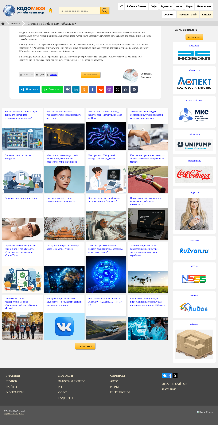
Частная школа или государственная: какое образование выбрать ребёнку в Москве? (21, 303)
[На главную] (24, 10)
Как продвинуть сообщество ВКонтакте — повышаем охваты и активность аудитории (64, 301)
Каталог (206, 14)
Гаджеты (166, 6)
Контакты (15, 392)
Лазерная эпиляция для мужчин (21, 198)
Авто (179, 6)
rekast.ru (194, 324)
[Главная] (3, 23)
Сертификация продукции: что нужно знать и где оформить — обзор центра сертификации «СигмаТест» (20, 250)
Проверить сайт (188, 14)
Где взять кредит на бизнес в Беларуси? (19, 157)
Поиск (11, 381)
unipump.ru (194, 134)
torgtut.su (194, 192)
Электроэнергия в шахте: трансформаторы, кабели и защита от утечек (64, 114)
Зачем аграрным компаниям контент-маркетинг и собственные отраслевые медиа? (105, 248)
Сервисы (169, 14)
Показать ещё (85, 346)
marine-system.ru (194, 100)
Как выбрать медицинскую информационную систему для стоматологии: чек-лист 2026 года (147, 301)
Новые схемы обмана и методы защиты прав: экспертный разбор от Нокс (105, 114)
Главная (13, 375)
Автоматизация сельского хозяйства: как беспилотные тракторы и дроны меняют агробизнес (144, 250)
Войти (11, 386)
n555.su (194, 266)
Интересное (204, 6)
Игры (189, 6)
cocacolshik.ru (194, 160)
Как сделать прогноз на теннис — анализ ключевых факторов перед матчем (147, 158)
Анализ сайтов (174, 383)
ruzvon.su (194, 240)
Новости (15, 23)
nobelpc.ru (194, 45)
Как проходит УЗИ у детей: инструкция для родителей (102, 157)
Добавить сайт (194, 37)
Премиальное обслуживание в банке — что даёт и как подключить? (145, 201)
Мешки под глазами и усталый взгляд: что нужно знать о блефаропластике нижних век (62, 158)
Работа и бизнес (136, 6)
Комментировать (91, 75)
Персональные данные (14, 413)
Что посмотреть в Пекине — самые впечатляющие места (61, 199)
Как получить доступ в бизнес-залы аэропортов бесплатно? (104, 199)
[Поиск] (104, 10)
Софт (154, 6)
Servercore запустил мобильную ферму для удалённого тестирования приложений (21, 114)
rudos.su (194, 295)
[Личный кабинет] (50, 10)
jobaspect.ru (194, 70)
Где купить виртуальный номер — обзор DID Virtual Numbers (64, 247)
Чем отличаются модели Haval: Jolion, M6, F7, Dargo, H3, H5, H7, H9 (105, 301)
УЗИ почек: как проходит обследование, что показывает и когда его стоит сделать (146, 114)
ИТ (121, 6)
